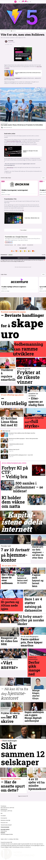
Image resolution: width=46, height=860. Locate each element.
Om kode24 (3, 815)
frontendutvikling (9, 244)
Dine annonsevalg (5, 827)
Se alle (43, 177)
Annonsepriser (4, 818)
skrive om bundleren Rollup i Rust (14, 141)
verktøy (24, 244)
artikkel (19, 244)
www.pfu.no (28, 847)
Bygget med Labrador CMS (23, 796)
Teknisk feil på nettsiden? (6, 825)
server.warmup (10, 167)
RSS (1, 813)
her (23, 210)
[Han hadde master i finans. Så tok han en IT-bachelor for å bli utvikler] (23, 105)
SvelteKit (7, 68)
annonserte (18, 78)
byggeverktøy (30, 244)
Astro (38, 66)
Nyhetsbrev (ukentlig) (5, 820)
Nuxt (40, 66)
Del (23, 230)
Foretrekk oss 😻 (9, 242)
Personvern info (4, 822)
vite (15, 244)
